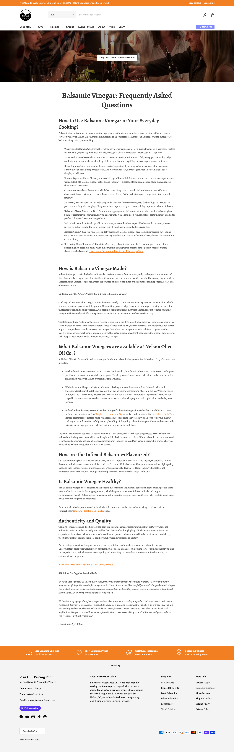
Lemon (110, 414)
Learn (122, 26)
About (101, 26)
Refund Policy (202, 703)
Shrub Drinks (168, 709)
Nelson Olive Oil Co (32, 739)
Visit (112, 26)
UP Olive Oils (167, 682)
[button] (213, 15)
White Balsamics (169, 698)
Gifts (40, 26)
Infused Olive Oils (170, 688)
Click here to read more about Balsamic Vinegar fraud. (86, 564)
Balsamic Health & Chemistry (89, 510)
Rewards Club (203, 682)
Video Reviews (203, 693)
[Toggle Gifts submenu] (45, 27)
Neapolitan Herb (160, 414)
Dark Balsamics (169, 693)
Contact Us (209, 2)
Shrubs (70, 26)
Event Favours (86, 26)
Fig (120, 414)
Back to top (115, 665)
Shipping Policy (204, 698)
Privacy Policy (203, 709)
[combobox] (117, 14)
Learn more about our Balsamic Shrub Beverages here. (116, 251)
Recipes (54, 26)
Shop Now (25, 26)
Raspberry (100, 414)
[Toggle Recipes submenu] (61, 27)
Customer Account (205, 688)
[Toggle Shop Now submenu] (33, 27)
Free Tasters (195, 2)
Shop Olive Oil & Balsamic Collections (117, 57)
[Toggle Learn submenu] (127, 27)
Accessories (167, 703)
